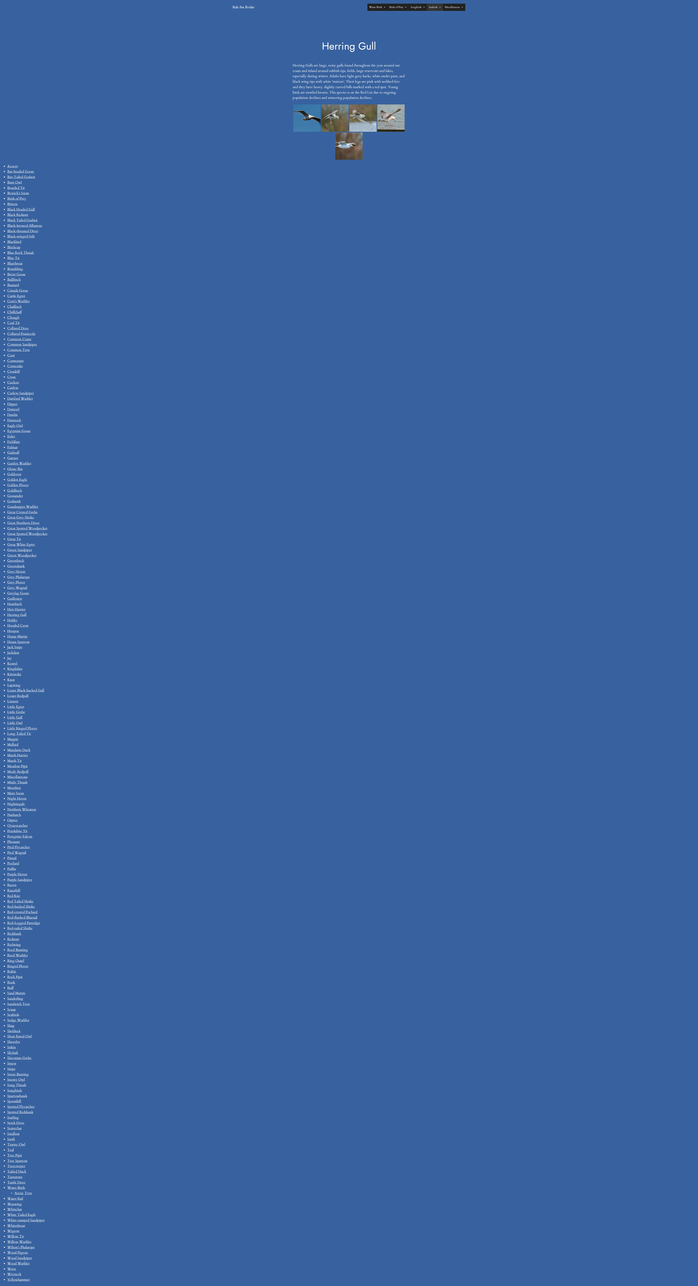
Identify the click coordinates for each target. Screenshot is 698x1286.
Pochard (13, 863)
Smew (11, 1063)
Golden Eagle (17, 479)
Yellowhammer (18, 1279)
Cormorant (15, 360)
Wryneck (14, 1274)
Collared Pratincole (21, 333)
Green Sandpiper (19, 550)
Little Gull (14, 717)
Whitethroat (16, 1225)
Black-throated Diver (22, 231)
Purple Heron (17, 874)
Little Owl (15, 723)
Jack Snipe (14, 647)
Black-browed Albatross (24, 225)
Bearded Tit (16, 188)
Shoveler (13, 1041)
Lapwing (13, 685)
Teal (10, 1150)
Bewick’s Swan (18, 193)
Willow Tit (15, 1236)
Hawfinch (14, 604)
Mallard (12, 744)
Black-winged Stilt (21, 236)
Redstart (13, 939)
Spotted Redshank (20, 1112)
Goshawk (14, 501)
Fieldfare (13, 442)
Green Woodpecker (22, 555)
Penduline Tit (17, 831)
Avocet (12, 166)
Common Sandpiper (22, 344)
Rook (11, 982)
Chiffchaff (14, 312)
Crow (11, 377)
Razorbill (13, 890)
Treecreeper (16, 1166)
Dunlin (12, 414)
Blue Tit (13, 258)
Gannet (12, 458)
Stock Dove (15, 1122)
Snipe (11, 1069)
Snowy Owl (16, 1079)
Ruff (10, 987)
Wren (11, 1269)
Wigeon (13, 1231)
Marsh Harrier (17, 755)
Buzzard (13, 285)
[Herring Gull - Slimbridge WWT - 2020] (349, 146)
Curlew (12, 387)
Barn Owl (14, 182)
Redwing (14, 944)
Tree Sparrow (17, 1160)
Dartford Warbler (20, 398)
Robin (11, 971)
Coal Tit (13, 323)
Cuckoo (13, 382)
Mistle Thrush (17, 782)
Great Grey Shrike (20, 517)
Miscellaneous (452, 7)
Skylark (12, 1052)
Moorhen (14, 787)
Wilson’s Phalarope (21, 1247)
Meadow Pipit (17, 766)
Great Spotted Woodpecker (27, 528)
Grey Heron (16, 571)
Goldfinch (14, 490)
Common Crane (19, 339)
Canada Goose (17, 290)
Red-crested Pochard (22, 912)
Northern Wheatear (21, 809)
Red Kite (13, 896)
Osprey (12, 820)
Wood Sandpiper (19, 1258)
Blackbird (14, 241)
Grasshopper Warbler (22, 506)
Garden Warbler (19, 463)
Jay (9, 658)
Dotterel (13, 409)
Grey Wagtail (17, 587)
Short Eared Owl (19, 1036)
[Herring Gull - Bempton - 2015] (307, 118)
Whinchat (14, 1209)
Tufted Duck (16, 1171)
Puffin (11, 868)
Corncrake (15, 366)
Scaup (11, 1009)
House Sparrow (18, 642)
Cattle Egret (16, 296)
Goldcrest (14, 474)
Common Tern (18, 350)
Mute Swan (15, 793)
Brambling (15, 269)
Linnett (12, 701)
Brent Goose (16, 274)
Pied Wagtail (16, 852)
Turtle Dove (16, 1182)
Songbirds (416, 7)
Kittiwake (14, 674)
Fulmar (12, 447)
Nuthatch (14, 815)
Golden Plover (18, 485)
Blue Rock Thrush (20, 252)
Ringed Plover (17, 966)
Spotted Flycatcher (21, 1106)
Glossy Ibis (15, 469)
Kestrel (12, 663)
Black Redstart (17, 214)
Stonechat (14, 1128)
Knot (11, 679)
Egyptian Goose (19, 431)
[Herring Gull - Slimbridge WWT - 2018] (335, 118)
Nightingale (16, 804)
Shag (10, 1025)
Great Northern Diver (23, 523)
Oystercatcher (17, 825)
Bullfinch (14, 279)
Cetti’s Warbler (18, 301)
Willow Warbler (19, 1241)
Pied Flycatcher (18, 847)
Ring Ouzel (15, 960)
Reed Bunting (17, 950)
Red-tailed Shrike (20, 928)
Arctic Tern (23, 1193)
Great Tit (14, 539)
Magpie (12, 739)
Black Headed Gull (21, 209)
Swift (11, 1139)
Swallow (13, 1133)
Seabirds (433, 7)
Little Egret (15, 706)
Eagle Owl (15, 425)
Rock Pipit (15, 977)
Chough (13, 317)
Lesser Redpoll (17, 696)
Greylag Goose (18, 593)
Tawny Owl (16, 1144)
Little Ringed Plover (22, 728)
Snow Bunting (18, 1074)
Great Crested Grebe (22, 512)
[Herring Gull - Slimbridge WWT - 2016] (391, 118)
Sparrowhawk (17, 1096)
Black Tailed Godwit (22, 220)
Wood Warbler (18, 1263)
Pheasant (13, 841)
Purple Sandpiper (19, 879)
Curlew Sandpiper (20, 393)
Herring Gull (17, 614)
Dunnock (14, 420)
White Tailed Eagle (21, 1214)
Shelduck (14, 1031)
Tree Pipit (14, 1155)
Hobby (12, 620)
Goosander (15, 495)
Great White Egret (21, 544)
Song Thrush (16, 1085)
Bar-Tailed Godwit (21, 177)
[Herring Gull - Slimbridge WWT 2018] (363, 118)
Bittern (12, 204)
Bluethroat (15, 263)
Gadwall (13, 452)
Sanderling (15, 998)
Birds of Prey (396, 7)
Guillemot (14, 598)
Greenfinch (15, 560)
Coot (11, 355)
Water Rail (15, 1198)
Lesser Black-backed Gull (25, 690)
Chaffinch (14, 306)
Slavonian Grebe (19, 1058)
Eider (11, 436)
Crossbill (13, 371)
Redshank (14, 933)
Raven (12, 885)
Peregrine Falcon (19, 836)
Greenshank (16, 566)
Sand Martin (16, 993)
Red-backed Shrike (21, 906)
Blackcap (13, 247)
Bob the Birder (243, 7)
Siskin (11, 1047)
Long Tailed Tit (19, 733)
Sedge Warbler (18, 1020)
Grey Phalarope (18, 577)
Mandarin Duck (18, 750)
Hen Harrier (16, 609)
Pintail (12, 858)
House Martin (17, 636)
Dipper (12, 404)
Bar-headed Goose (20, 171)
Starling (13, 1117)
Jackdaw (13, 652)
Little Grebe (16, 712)
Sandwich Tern (18, 1004)
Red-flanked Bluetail (22, 917)
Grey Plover (16, 582)
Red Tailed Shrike (20, 901)
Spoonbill (14, 1101)
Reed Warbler (17, 955)
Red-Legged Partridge (23, 923)
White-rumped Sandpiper (26, 1220)
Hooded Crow (18, 625)
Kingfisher (15, 668)
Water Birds (375, 7)
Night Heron (17, 798)
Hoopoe (13, 631)
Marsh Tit (14, 760)
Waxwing (14, 1204)
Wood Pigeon (17, 1252)
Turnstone (15, 1177)
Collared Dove (18, 328)
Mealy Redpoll (18, 771)
